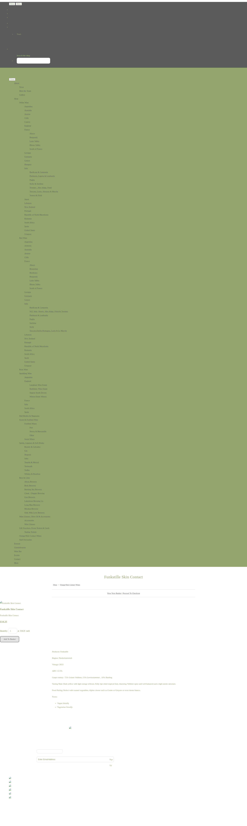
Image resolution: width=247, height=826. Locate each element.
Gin (25, 451)
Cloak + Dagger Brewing (34, 493)
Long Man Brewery (32, 505)
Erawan (17, 544)
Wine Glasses (29, 524)
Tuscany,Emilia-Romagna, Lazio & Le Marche (48, 331)
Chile (26, 118)
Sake (26, 458)
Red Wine (23, 238)
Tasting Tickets (30, 532)
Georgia (27, 153)
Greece (27, 161)
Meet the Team (25, 91)
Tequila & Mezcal (31, 462)
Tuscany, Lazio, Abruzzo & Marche (44, 191)
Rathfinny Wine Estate (38, 389)
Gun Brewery (29, 497)
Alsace (32, 133)
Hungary (28, 164)
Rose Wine (23, 369)
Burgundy (34, 137)
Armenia (27, 246)
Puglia (32, 180)
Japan (26, 199)
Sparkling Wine (25, 373)
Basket (17, 39)
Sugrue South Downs (38, 393)
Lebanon (28, 203)
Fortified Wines (30, 424)
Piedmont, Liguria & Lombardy (42, 176)
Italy (26, 168)
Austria (27, 114)
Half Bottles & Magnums (29, 416)
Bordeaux (33, 273)
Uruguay (28, 234)
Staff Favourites (25, 540)
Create (20, 808)
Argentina (28, 106)
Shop (16, 99)
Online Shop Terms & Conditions (75, 744)
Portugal (27, 211)
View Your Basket (114, 593)
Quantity (3, 631)
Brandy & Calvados (32, 447)
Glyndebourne (20, 547)
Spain (26, 226)
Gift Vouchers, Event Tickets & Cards (34, 528)
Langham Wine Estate (38, 385)
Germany (28, 157)
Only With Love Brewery (34, 513)
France (27, 130)
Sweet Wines (29, 439)
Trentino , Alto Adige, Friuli (41, 188)
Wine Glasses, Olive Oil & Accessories (34, 516)
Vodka (27, 470)
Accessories (29, 520)
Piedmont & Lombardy (39, 315)
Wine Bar (18, 551)
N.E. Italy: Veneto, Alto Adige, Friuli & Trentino (49, 311)
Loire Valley (34, 141)
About (16, 83)
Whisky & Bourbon (32, 474)
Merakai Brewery (31, 509)
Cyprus (27, 122)
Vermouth (28, 466)
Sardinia (33, 323)
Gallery (22, 95)
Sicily (32, 327)
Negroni (27, 455)
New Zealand (29, 207)
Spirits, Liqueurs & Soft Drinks (31, 443)
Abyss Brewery (30, 482)
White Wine (24, 102)
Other (32, 435)
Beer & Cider (24, 478)
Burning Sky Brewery (33, 489)
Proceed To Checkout (131, 593)
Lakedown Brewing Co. (34, 501)
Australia (28, 110)
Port (31, 427)
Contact (17, 559)
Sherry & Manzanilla (38, 431)
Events (17, 555)
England (27, 126)
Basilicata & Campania (39, 172)
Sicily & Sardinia (36, 184)
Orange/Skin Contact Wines (30, 536)
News (21, 87)
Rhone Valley (35, 145)
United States (29, 230)
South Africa (29, 222)
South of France (36, 149)
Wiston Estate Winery (38, 397)
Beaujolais (34, 269)
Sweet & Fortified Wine (28, 420)
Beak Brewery (30, 486)
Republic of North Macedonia (36, 215)
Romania (28, 219)
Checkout (18, 43)
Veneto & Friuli (36, 195)
